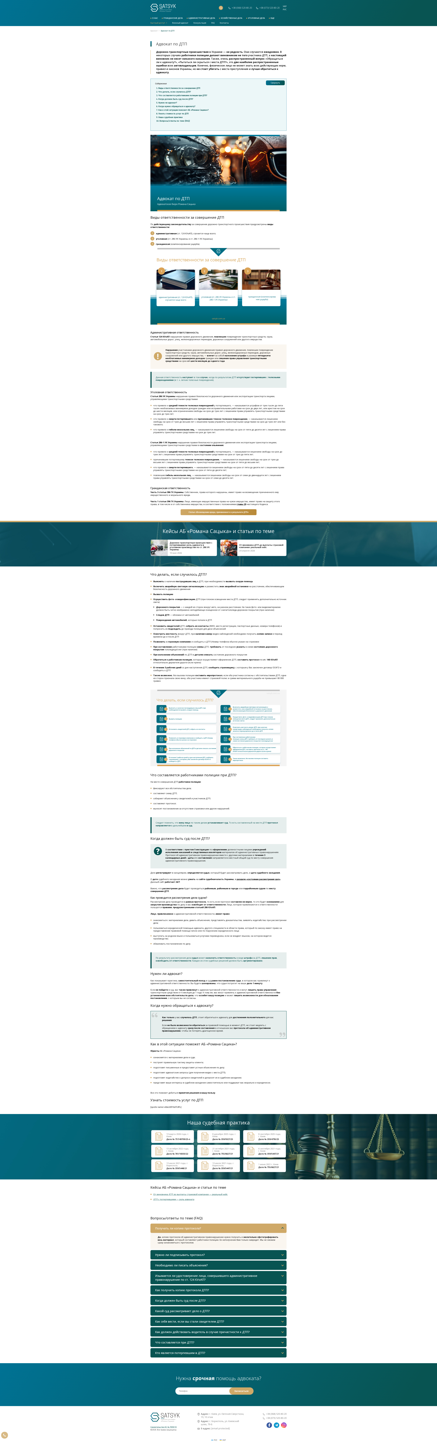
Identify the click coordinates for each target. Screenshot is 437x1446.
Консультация (199, 23)
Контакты (224, 23)
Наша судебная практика (170, 117)
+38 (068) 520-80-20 (276, 1413)
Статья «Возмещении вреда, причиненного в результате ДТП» (219, 512)
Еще (272, 18)
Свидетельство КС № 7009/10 (163, 1427)
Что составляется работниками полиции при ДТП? (182, 95)
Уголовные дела (256, 18)
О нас (155, 18)
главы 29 (241, 504)
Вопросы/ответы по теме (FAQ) (175, 121)
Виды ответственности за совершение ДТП (179, 88)
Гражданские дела (173, 18)
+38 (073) (269, 7)
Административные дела (201, 18)
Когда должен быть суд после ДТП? (175, 99)
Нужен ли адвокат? (167, 102)
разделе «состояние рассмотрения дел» (258, 879)
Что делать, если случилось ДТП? (174, 92)
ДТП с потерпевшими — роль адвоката (173, 1199)
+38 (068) (242, 7)
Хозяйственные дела (231, 18)
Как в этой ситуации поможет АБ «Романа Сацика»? (183, 110)
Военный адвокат (180, 23)
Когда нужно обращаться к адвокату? (176, 106)
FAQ (213, 23)
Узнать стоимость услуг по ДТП (173, 113)
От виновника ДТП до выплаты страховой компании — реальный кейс (190, 1194)
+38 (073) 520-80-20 (276, 1417)
